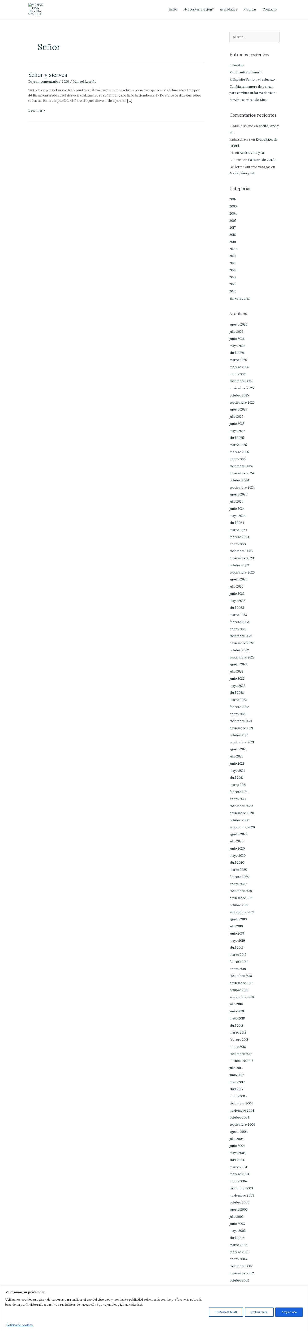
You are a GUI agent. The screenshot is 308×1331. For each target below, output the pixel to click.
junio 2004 (237, 1146)
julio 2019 (236, 926)
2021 (232, 256)
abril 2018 (236, 1025)
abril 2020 (236, 862)
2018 (232, 235)
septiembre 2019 (241, 912)
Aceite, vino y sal (252, 153)
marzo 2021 (237, 785)
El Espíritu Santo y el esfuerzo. (252, 79)
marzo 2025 (238, 445)
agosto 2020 (238, 834)
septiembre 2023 (242, 572)
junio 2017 (236, 1075)
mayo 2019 (237, 941)
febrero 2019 (238, 962)
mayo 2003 (237, 1231)
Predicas (249, 9)
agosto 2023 (238, 579)
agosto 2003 (238, 1209)
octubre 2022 (239, 650)
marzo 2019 (237, 955)
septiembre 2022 (242, 657)
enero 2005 (238, 1096)
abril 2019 (236, 947)
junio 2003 (237, 1224)
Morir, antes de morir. (245, 72)
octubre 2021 (238, 735)
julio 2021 (236, 756)
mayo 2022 (237, 686)
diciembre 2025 (240, 381)
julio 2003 (236, 1217)
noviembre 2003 (241, 1195)
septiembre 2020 (242, 827)
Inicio (173, 9)
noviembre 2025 (241, 388)
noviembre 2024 (241, 473)
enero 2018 (237, 1047)
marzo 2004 (238, 1167)
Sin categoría (239, 298)
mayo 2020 (237, 856)
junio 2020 (237, 848)
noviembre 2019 (241, 898)
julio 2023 (236, 586)
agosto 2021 (238, 749)
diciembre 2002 (241, 1266)
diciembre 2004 (241, 1103)
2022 (232, 263)
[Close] (303, 1289)
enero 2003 (238, 1259)
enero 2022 (237, 714)
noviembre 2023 (241, 558)
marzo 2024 (238, 530)
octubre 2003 (239, 1202)
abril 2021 (236, 778)
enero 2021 (237, 799)
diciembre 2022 (240, 636)
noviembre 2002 (241, 1273)
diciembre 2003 (241, 1188)
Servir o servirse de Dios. (248, 100)
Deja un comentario (43, 81)
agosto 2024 (238, 494)
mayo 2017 (237, 1082)
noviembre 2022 (241, 643)
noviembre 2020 (241, 813)
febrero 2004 (239, 1174)
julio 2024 (236, 501)
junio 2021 (236, 763)
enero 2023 (238, 629)
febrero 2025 (239, 452)
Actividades (228, 9)
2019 (232, 242)
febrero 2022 (239, 707)
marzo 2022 (238, 700)
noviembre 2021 (241, 728)
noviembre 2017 (241, 1061)
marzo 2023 (238, 615)
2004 (233, 213)
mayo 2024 (237, 516)
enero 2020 (238, 884)
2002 (233, 199)
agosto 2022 (238, 664)
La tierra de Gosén (262, 160)
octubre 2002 (239, 1280)
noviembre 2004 (241, 1110)
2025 (232, 284)
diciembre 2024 (241, 466)
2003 (233, 206)
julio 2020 (236, 841)
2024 (233, 277)
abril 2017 (236, 1089)
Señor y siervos (47, 74)
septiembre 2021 (241, 742)
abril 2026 (236, 353)
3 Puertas (236, 65)
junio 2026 (237, 339)
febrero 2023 (239, 622)
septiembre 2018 (241, 997)
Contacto (270, 9)
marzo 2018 (237, 1032)
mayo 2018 (237, 1018)
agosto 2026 (238, 324)
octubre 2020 (239, 820)
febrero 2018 (238, 1040)
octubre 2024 (239, 480)
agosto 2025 (238, 409)
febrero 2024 (239, 537)
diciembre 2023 (241, 551)
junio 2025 (237, 424)
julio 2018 (236, 1004)
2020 (65, 81)
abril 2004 (236, 1160)
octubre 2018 (238, 990)
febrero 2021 (238, 792)
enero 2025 (237, 459)
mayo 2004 (237, 1153)
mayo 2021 (237, 771)
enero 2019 (237, 969)
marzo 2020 (238, 870)
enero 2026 (238, 374)
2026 (233, 291)
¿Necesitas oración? (198, 9)
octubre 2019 (238, 905)
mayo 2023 (237, 601)
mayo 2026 (237, 346)
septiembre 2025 (242, 402)
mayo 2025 (237, 431)
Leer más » (36, 110)
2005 (233, 221)
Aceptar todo (289, 1312)
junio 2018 (236, 1011)
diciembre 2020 (241, 806)
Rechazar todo (259, 1312)
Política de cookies (19, 1325)
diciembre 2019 (240, 891)
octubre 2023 (239, 565)
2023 (233, 270)
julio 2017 (236, 1068)
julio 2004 (236, 1139)
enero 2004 (238, 1181)
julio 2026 (236, 332)
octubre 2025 (239, 395)
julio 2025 (236, 416)
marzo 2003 (238, 1245)
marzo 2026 (238, 360)
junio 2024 (237, 509)
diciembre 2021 (240, 721)
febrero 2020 (239, 877)
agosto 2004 (238, 1132)
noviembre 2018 (241, 983)
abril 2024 (236, 523)
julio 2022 (236, 671)
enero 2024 (238, 544)
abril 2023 (236, 608)
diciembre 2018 (240, 976)
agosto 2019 (238, 919)
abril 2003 (236, 1238)
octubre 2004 (239, 1117)
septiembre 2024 (242, 487)
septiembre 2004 (242, 1124)
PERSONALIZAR (226, 1312)
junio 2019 (236, 933)
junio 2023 (237, 594)
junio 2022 (237, 678)
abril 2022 (236, 693)
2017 (232, 227)
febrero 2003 (239, 1252)
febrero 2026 (239, 367)
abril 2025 (236, 438)
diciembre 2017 (240, 1054)
